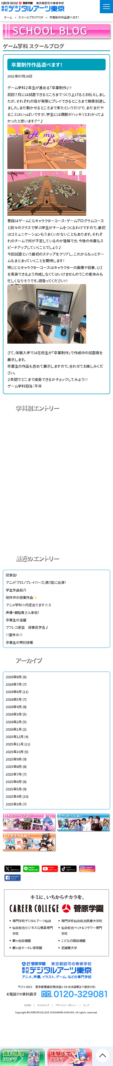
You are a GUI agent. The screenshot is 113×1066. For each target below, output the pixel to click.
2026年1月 (14, 729)
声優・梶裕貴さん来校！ (22, 612)
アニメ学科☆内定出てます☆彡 (29, 604)
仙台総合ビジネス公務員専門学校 (32, 930)
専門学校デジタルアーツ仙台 (31, 920)
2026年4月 (14, 706)
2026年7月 (14, 684)
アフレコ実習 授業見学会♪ (27, 627)
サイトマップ (43, 1005)
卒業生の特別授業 (19, 642)
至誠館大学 (69, 947)
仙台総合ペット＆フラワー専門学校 (81, 930)
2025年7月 (14, 774)
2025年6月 (14, 781)
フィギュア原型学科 (56, 538)
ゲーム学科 (56, 501)
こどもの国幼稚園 (73, 940)
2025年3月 (14, 804)
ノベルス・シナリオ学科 (56, 519)
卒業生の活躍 (16, 619)
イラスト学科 (56, 464)
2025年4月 (14, 796)
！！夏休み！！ (14, 634)
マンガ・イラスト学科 (56, 482)
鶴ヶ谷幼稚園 (21, 940)
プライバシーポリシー (66, 1005)
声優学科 (56, 445)
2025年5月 (14, 788)
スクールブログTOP (30, 17)
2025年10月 (15, 751)
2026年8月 (14, 676)
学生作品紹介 (16, 590)
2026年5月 (14, 699)
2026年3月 (14, 714)
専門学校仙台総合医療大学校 (81, 920)
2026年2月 (14, 721)
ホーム (8, 17)
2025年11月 (15, 743)
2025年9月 (14, 759)
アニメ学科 (56, 427)
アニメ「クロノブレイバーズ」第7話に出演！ (36, 582)
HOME (27, 1005)
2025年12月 (15, 736)
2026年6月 (14, 691)
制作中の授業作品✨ (21, 597)
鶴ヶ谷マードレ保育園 (27, 947)
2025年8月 (14, 766)
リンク (86, 1005)
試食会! (11, 574)
